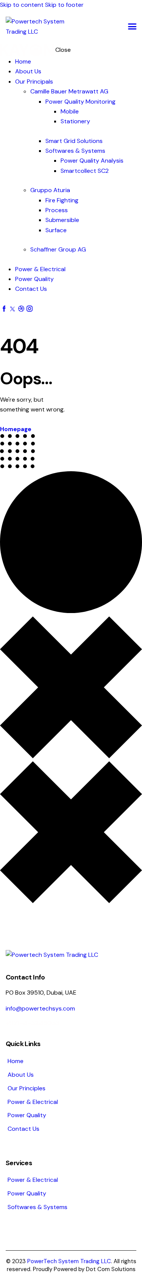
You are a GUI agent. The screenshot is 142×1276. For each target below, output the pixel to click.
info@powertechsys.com (40, 1008)
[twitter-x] (12, 309)
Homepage (15, 429)
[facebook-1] (4, 309)
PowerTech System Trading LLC (69, 1261)
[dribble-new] (21, 309)
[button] (132, 26)
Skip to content (22, 5)
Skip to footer (64, 5)
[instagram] (29, 309)
